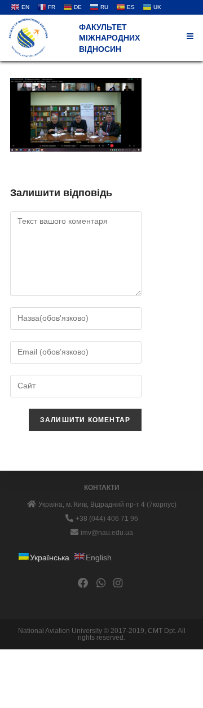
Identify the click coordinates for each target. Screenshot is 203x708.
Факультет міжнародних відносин (109, 38)
